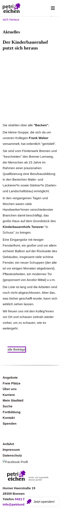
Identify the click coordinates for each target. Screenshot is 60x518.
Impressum (11, 449)
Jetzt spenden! (44, 501)
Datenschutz (12, 455)
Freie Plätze (11, 383)
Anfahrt (8, 444)
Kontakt (9, 417)
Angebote (10, 377)
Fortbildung (11, 412)
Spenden (9, 423)
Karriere (9, 395)
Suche (7, 406)
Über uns (10, 389)
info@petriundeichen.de (21, 504)
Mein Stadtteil (13, 400)
